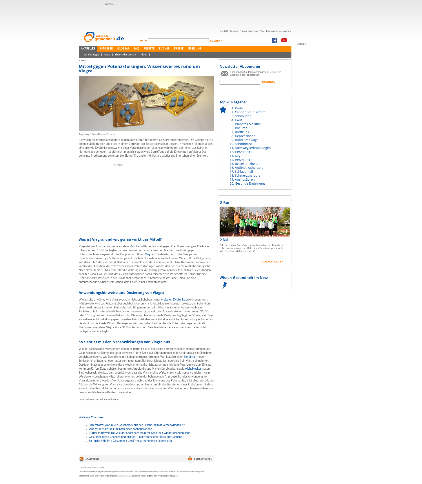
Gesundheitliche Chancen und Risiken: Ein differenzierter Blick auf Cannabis (136, 437)
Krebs (239, 108)
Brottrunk (242, 132)
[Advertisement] (185, 16)
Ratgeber (106, 48)
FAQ (136, 48)
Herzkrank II (244, 160)
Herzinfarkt (191, 357)
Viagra (149, 254)
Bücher (164, 48)
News (107, 54)
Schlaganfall (244, 171)
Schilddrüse (244, 144)
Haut (238, 120)
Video (143, 54)
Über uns (194, 48)
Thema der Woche (125, 54)
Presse (179, 48)
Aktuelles (88, 48)
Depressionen (245, 136)
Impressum (271, 31)
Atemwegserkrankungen (253, 148)
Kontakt (224, 31)
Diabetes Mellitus (248, 124)
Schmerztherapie (247, 175)
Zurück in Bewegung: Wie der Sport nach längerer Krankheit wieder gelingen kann (139, 433)
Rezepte (149, 48)
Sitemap (234, 31)
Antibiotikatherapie (249, 167)
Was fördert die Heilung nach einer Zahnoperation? (120, 429)
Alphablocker (193, 368)
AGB (262, 31)
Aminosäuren (245, 179)
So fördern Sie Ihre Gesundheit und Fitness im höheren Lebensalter (130, 441)
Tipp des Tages (90, 54)
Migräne (241, 156)
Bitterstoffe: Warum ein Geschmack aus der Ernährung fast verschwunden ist (137, 425)
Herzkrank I (243, 152)
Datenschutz (285, 31)
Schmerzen (243, 116)
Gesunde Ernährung (250, 183)
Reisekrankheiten (247, 163)
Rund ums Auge (246, 140)
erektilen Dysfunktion (175, 299)
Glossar (123, 48)
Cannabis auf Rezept (250, 112)
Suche (144, 40)
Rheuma (241, 128)
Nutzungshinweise (249, 31)
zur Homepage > (272, 261)
